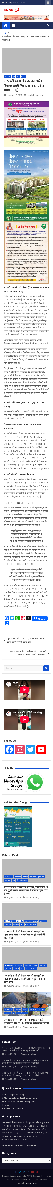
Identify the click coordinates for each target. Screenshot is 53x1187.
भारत (18, 77)
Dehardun (9, 921)
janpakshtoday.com (35, 95)
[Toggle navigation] (13, 25)
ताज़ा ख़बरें (7, 77)
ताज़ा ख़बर (7, 880)
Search (46, 668)
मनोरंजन (23, 77)
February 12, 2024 (14, 95)
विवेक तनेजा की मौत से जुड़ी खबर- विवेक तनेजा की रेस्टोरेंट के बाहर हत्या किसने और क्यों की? (28, 653)
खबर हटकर (33, 877)
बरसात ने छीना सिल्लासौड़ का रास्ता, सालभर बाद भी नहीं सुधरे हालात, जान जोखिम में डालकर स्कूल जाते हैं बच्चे (26, 890)
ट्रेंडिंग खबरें (41, 877)
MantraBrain (31, 1183)
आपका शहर (18, 877)
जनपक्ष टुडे (11, 10)
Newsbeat (9, 877)
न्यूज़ (13, 77)
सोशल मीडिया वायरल (22, 880)
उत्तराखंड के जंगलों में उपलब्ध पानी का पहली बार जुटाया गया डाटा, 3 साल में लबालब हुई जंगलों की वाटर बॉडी (24, 934)
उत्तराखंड (25, 877)
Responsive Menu (48, 2)
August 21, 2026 (14, 897)
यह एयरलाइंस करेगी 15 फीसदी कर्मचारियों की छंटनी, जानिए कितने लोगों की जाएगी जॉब (25, 640)
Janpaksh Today (32, 897)
